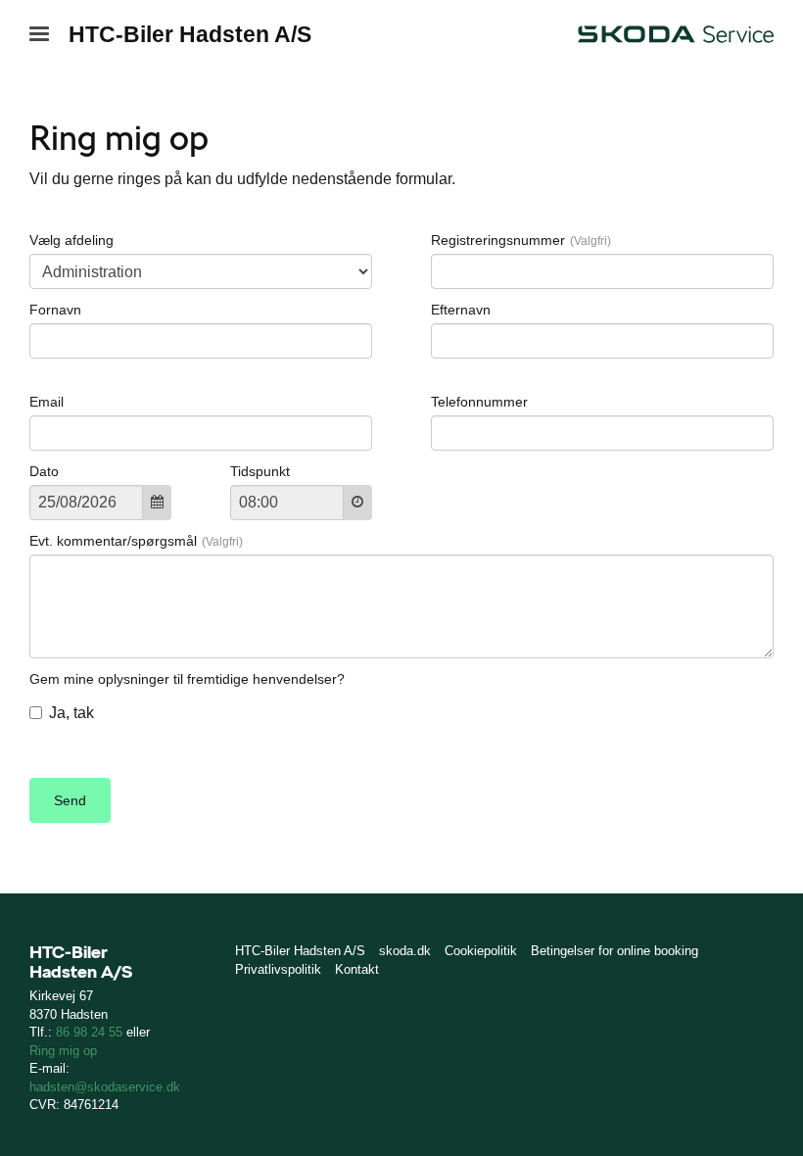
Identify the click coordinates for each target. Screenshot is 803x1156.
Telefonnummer (479, 401)
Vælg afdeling (71, 240)
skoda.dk (405, 950)
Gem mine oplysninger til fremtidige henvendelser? (187, 679)
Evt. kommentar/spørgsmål (113, 541)
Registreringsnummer (498, 240)
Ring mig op (63, 1050)
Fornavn (55, 309)
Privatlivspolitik (278, 969)
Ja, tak (71, 712)
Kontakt (357, 969)
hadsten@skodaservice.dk (104, 1087)
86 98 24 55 (89, 1032)
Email (46, 401)
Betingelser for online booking (614, 950)
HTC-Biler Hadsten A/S (190, 34)
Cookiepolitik (481, 950)
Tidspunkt (260, 471)
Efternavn (461, 309)
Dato (44, 471)
